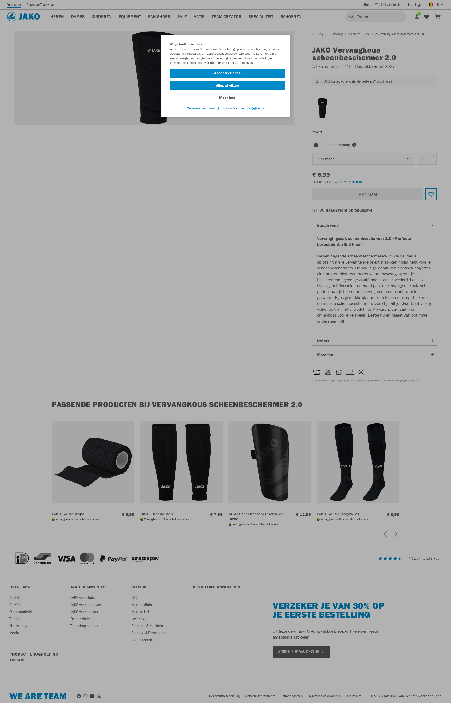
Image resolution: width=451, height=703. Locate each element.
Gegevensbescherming (203, 108)
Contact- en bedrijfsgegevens (243, 108)
